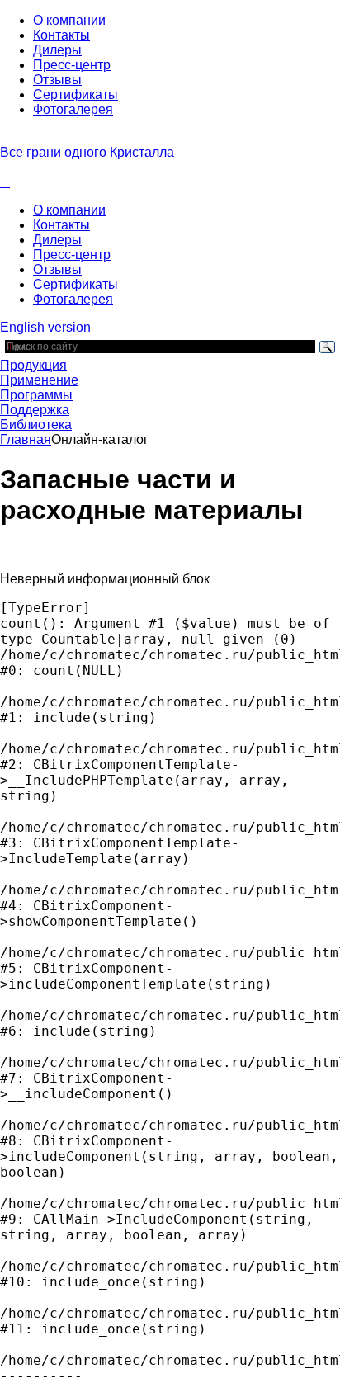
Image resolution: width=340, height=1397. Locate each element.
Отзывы (57, 80)
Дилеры (57, 50)
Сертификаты (75, 94)
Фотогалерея (73, 109)
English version (45, 327)
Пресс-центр (72, 65)
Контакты (61, 35)
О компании (69, 20)
